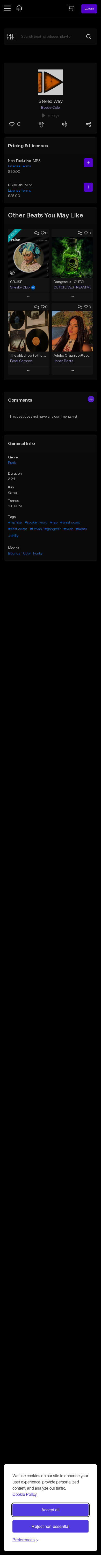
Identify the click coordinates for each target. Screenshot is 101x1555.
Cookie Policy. (24, 1494)
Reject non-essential (50, 1526)
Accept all (50, 1510)
